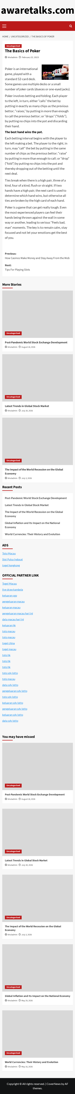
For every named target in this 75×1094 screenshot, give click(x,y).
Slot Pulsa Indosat (12, 559)
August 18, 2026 (28, 347)
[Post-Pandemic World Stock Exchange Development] (37, 314)
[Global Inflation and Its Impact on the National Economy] (37, 968)
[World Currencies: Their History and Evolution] (37, 1034)
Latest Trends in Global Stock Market (27, 406)
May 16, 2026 (27, 1066)
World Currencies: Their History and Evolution (32, 534)
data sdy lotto (10, 720)
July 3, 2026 (26, 478)
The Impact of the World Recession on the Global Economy (34, 514)
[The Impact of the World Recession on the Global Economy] (37, 441)
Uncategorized (13, 46)
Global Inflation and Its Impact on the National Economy (32, 525)
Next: (17, 267)
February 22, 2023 (30, 57)
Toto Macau (9, 553)
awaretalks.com (37, 10)
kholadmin (13, 57)
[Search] (71, 26)
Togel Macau (9, 583)
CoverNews (54, 1083)
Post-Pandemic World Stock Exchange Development (36, 342)
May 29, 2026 (27, 1000)
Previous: (37, 256)
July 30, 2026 (27, 410)
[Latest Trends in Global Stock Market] (37, 378)
